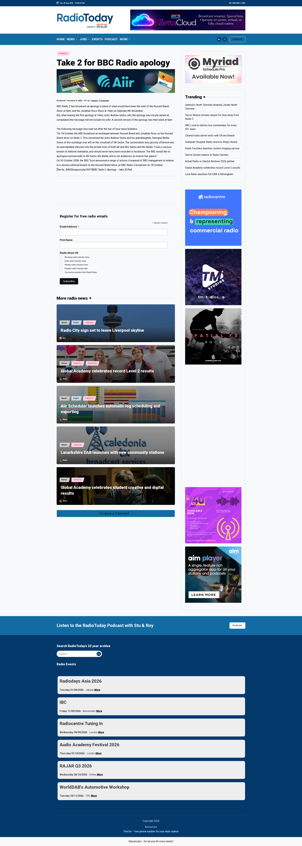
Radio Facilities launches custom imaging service (212, 148)
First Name (66, 240)
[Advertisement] (116, 192)
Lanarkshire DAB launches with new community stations (112, 452)
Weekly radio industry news (76, 265)
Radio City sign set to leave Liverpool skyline (102, 330)
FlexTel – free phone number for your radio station (151, 831)
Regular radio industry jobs (76, 268)
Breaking (92, 363)
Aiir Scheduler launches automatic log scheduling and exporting (110, 409)
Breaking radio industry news (77, 257)
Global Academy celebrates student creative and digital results (112, 490)
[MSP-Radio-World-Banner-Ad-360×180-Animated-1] (213, 69)
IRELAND (236, 3)
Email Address (69, 226)
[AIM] (213, 574)
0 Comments (104, 101)
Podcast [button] (237, 625)
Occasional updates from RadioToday (81, 272)
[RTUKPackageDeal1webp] (116, 81)
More (97, 689)
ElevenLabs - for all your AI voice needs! (151, 841)
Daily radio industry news (75, 261)
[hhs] (213, 336)
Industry (63, 53)
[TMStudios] (213, 276)
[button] (237, 39)
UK (230, 3)
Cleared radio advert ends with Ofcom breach (210, 135)
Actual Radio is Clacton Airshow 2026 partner (210, 161)
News (64, 322)
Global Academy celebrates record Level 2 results (107, 371)
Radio (76, 322)
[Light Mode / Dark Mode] (219, 39)
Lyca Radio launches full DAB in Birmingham (209, 174)
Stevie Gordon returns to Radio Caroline (206, 154)
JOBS (243, 3)
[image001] (213, 515)
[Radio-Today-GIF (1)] (213, 217)
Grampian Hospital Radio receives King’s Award (211, 141)
